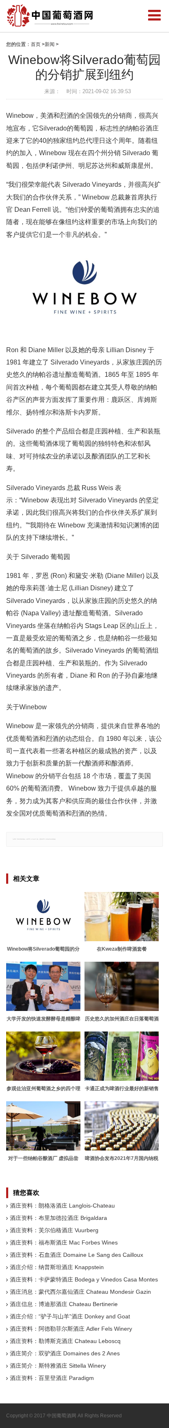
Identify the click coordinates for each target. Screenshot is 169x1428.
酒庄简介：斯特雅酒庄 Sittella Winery (58, 1365)
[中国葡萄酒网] (50, 15)
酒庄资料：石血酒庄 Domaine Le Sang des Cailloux (76, 1255)
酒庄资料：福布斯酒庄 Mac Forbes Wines (64, 1242)
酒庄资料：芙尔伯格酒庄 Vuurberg (54, 1230)
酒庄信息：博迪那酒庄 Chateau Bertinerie (64, 1304)
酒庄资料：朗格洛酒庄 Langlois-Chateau (62, 1205)
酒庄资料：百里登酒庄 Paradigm (52, 1378)
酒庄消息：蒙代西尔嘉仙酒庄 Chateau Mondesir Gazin (80, 1291)
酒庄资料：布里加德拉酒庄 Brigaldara (58, 1218)
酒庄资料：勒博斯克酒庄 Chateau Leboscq (65, 1341)
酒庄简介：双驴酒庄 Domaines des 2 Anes (65, 1353)
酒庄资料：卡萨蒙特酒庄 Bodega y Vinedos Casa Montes (84, 1279)
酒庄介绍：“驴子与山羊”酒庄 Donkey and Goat (70, 1316)
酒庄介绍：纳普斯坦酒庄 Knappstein (57, 1267)
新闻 (50, 44)
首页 (36, 44)
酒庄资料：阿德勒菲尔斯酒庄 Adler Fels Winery (71, 1328)
